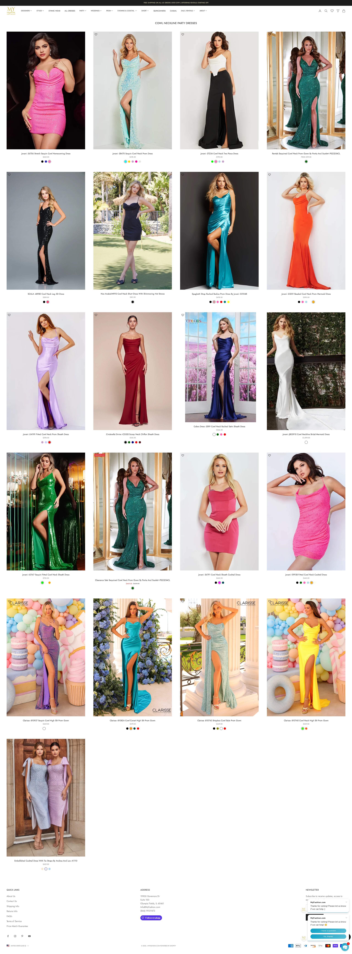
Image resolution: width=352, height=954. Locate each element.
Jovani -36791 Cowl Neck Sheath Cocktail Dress (219, 574)
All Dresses (70, 10)
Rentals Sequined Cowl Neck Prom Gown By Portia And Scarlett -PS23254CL (306, 153)
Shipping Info (13, 906)
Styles (39, 10)
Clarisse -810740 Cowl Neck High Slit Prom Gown (306, 720)
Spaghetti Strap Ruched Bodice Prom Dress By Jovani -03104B (219, 293)
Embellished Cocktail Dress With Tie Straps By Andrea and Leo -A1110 (45, 860)
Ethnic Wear (54, 10)
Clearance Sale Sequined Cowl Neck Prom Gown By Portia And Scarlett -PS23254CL (132, 580)
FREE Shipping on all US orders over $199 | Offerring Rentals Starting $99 (176, 3)
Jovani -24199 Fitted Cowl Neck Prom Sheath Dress (46, 434)
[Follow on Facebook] (8, 936)
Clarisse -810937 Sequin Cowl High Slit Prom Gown (46, 720)
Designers (25, 10)
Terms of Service (14, 921)
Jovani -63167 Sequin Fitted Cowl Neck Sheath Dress (45, 574)
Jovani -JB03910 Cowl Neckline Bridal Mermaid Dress (306, 434)
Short (144, 10)
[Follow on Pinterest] (22, 936)
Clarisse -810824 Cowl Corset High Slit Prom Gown (132, 720)
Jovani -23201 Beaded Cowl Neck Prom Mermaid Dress (306, 293)
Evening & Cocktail (126, 10)
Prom (108, 10)
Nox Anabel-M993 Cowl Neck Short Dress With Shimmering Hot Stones (133, 293)
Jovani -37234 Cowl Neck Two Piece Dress (219, 153)
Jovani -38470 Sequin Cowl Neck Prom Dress (133, 153)
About (202, 10)
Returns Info (12, 911)
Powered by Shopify (168, 946)
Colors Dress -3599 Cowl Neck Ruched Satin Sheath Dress (219, 426)
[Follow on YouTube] (29, 936)
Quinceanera (159, 10)
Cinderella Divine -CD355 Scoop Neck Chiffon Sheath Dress (132, 434)
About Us (11, 896)
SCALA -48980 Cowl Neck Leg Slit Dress (46, 293)
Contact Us (12, 901)
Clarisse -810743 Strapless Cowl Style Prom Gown (219, 720)
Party (81, 10)
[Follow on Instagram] (15, 936)
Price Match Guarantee (17, 926)
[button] (345, 947)
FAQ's (9, 916)
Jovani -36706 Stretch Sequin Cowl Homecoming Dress (45, 153)
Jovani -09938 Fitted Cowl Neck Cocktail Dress (306, 574)
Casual (173, 10)
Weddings (95, 10)
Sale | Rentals (187, 10)
